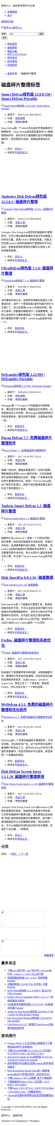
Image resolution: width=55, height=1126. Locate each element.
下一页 (24, 854)
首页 (9, 73)
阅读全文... (23, 152)
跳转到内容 (7, 21)
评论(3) (18, 149)
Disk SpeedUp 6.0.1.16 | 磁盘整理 (27, 577)
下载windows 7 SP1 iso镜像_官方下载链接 (29, 1078)
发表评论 (19, 328)
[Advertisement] (27, 173)
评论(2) (18, 256)
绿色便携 (20, 118)
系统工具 (20, 222)
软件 (17, 27)
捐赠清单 (49, 955)
